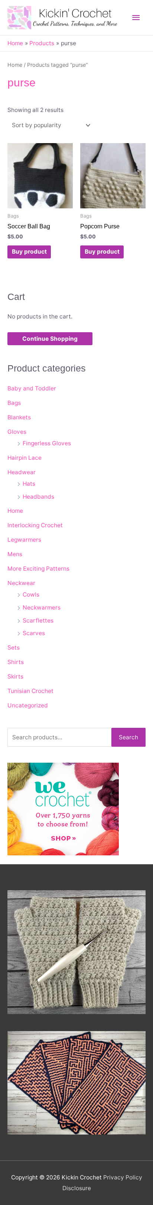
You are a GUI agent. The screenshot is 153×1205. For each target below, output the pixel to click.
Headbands (38, 496)
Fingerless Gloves (47, 443)
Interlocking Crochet (35, 525)
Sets (13, 647)
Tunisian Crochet (30, 690)
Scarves (34, 633)
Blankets (19, 417)
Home (14, 65)
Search (128, 737)
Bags (14, 402)
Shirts (15, 662)
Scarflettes (38, 620)
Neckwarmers (42, 607)
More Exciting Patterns (38, 568)
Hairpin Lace (24, 457)
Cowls (31, 594)
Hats (29, 483)
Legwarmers (24, 539)
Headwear (21, 472)
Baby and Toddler (31, 388)
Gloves (16, 431)
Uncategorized (27, 705)
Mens (14, 554)
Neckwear (21, 583)
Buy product (29, 251)
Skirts (15, 676)
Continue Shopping (50, 338)
